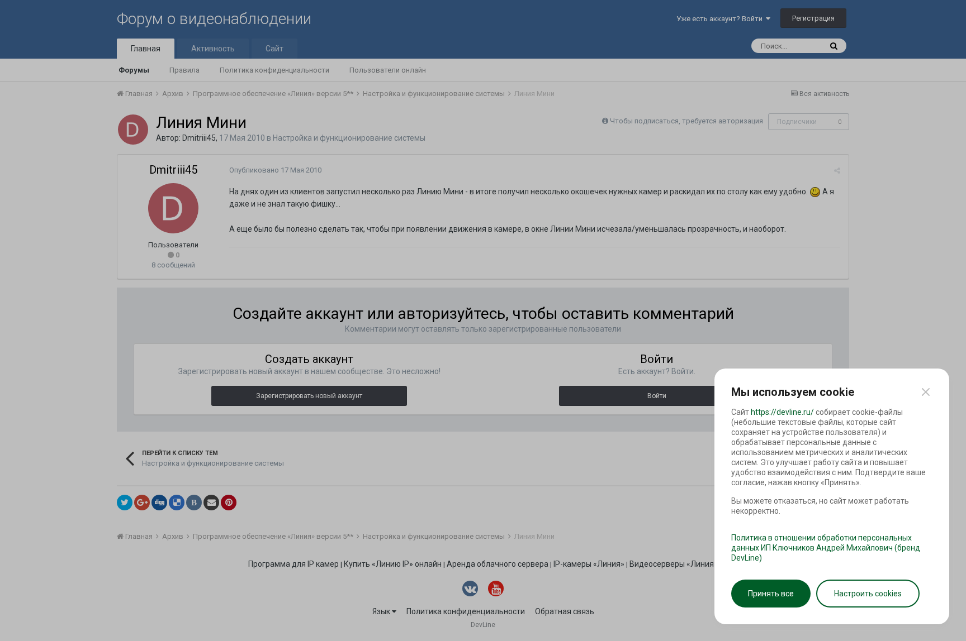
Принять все (771, 593)
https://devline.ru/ (782, 412)
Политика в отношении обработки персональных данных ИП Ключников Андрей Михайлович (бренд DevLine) (825, 547)
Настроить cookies (868, 593)
